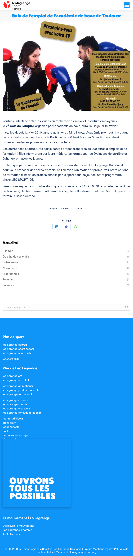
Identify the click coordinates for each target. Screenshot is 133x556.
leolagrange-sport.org (83, 552)
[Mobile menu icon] (127, 5)
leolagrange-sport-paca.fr (18, 349)
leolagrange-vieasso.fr (16, 408)
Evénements (64, 208)
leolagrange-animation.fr (18, 386)
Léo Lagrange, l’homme (17, 530)
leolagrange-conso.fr (15, 400)
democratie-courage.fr (17, 435)
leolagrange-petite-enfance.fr (21, 390)
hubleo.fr (8, 431)
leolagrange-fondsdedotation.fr (22, 412)
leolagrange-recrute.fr (16, 380)
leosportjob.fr (11, 359)
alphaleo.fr (9, 422)
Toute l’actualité (12, 534)
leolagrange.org (12, 376)
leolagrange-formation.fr (18, 394)
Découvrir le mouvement (18, 525)
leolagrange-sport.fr (15, 344)
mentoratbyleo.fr (13, 418)
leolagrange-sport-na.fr (17, 353)
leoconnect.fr (11, 427)
